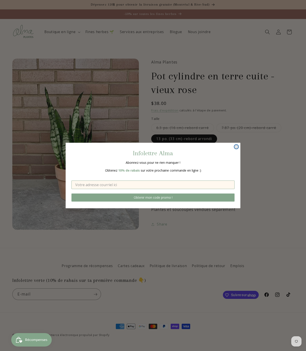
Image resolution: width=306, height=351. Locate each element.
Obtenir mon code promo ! (153, 197)
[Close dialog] (236, 147)
